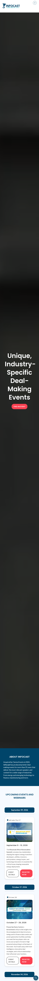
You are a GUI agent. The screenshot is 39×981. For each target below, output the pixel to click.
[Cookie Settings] (35, 977)
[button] (35, 3)
